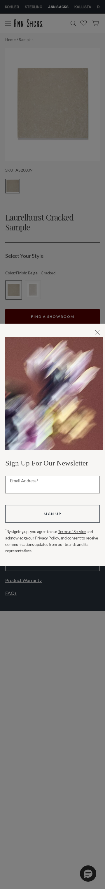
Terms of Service (72, 531)
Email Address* (24, 481)
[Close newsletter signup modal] (97, 332)
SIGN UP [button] (52, 513)
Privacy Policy (47, 537)
